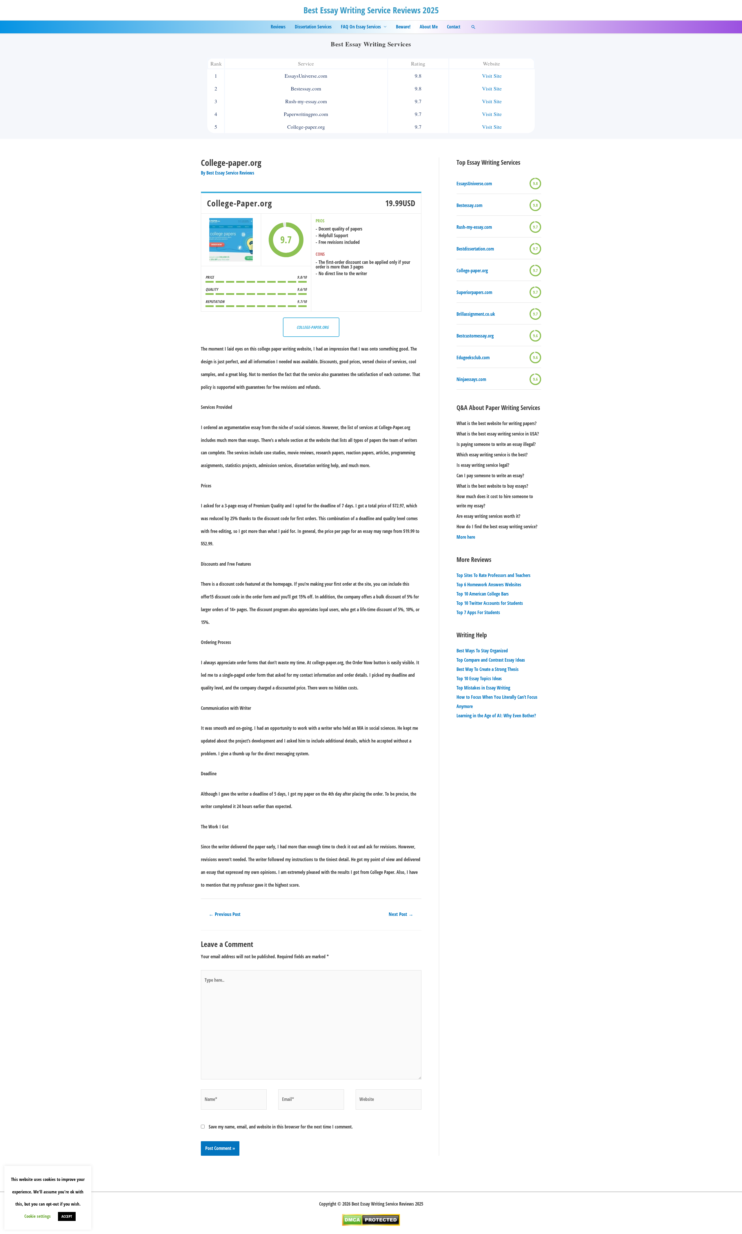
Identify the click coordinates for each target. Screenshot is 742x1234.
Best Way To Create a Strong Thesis (488, 669)
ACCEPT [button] (66, 1216)
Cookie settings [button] (37, 1216)
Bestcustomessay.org (475, 336)
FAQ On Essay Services (361, 26)
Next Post (401, 914)
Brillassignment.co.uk (476, 314)
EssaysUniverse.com (474, 183)
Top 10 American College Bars (483, 594)
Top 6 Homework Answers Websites (489, 584)
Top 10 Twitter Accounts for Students (490, 603)
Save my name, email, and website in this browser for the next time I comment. (281, 1127)
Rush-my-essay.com (474, 227)
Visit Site (492, 75)
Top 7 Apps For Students (478, 612)
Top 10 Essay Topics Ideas (479, 678)
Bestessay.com (469, 205)
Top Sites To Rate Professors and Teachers (493, 575)
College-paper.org (472, 270)
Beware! (403, 26)
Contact (453, 26)
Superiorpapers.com (474, 292)
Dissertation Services (313, 26)
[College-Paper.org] (231, 240)
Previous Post (225, 914)
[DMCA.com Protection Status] (371, 1219)
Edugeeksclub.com (473, 357)
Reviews (278, 26)
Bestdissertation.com (475, 249)
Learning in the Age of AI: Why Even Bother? (496, 715)
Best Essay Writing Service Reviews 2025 (371, 10)
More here (466, 537)
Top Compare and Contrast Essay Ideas (491, 660)
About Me (429, 26)
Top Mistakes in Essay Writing (483, 688)
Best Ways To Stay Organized (482, 650)
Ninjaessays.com (471, 379)
